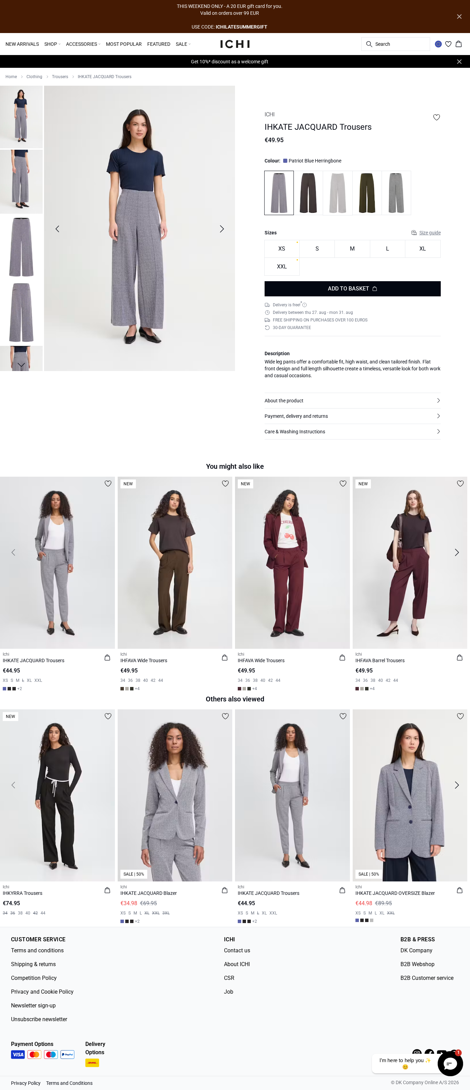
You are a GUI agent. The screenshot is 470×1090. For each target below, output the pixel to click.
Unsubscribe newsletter (39, 1019)
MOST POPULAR (124, 44)
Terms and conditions (37, 950)
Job (228, 991)
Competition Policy (34, 978)
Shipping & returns (33, 964)
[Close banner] (459, 16)
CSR (229, 978)
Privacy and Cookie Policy (42, 991)
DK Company (416, 950)
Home (11, 76)
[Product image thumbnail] (21, 116)
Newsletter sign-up (33, 1005)
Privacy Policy (26, 1083)
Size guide (430, 232)
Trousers (60, 76)
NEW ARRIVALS (22, 44)
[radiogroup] (353, 258)
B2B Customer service (426, 978)
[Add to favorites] (437, 117)
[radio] (282, 249)
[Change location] (438, 44)
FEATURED (158, 44)
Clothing (34, 76)
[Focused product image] (139, 229)
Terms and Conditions (69, 1083)
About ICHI (237, 964)
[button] (353, 401)
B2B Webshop (417, 964)
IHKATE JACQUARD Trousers (104, 76)
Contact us (237, 950)
